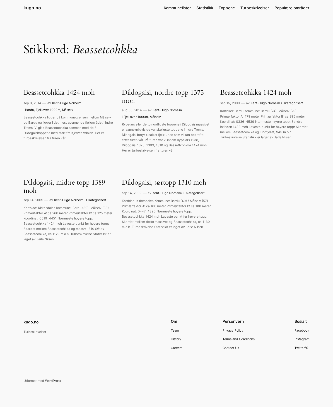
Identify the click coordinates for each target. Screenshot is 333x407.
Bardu (29, 110)
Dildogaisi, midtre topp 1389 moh (64, 187)
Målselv (67, 110)
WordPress (53, 381)
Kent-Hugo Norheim (66, 103)
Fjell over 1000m (48, 110)
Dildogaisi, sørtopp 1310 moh (164, 183)
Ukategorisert (293, 103)
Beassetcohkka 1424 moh (59, 93)
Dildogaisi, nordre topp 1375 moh (163, 97)
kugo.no (32, 7)
